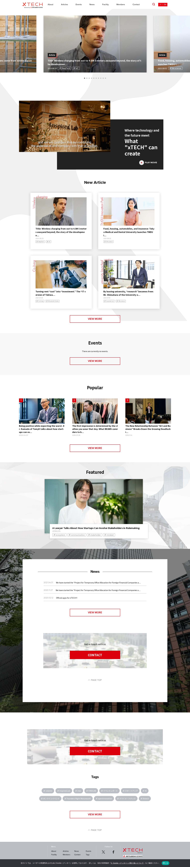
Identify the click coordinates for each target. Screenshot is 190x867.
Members (120, 4)
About (50, 4)
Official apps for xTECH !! (66, 598)
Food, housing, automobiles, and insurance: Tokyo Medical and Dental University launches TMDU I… (128, 232)
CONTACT (95, 655)
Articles (64, 4)
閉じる (165, 863)
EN (165, 4)
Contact (136, 4)
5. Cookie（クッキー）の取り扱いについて (127, 863)
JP (160, 4)
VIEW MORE (95, 318)
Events (79, 4)
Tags (88, 855)
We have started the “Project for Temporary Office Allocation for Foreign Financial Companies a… (98, 582)
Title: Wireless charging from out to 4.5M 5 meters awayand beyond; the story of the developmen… (61, 232)
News (91, 4)
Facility (105, 4)
